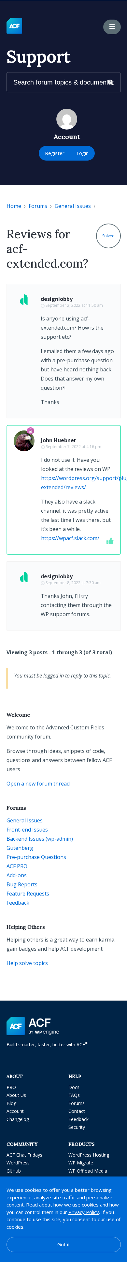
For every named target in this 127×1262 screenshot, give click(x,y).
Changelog (18, 1119)
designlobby (57, 299)
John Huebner (58, 440)
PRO (11, 1087)
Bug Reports (22, 884)
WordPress (18, 1163)
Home (14, 206)
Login (83, 153)
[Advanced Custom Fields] (14, 26)
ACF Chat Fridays (24, 1155)
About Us (16, 1095)
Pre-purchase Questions (36, 857)
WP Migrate (80, 1163)
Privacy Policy (83, 1212)
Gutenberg (20, 847)
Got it (63, 1244)
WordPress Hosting (88, 1155)
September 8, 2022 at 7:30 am (73, 582)
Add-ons (17, 875)
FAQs (74, 1095)
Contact (76, 1111)
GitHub (14, 1171)
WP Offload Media (87, 1171)
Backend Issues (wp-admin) (40, 838)
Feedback (18, 902)
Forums (38, 206)
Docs (73, 1087)
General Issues (73, 206)
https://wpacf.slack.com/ (70, 538)
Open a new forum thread (38, 783)
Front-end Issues (27, 829)
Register (54, 153)
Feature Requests (28, 893)
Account (15, 1111)
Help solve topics (27, 963)
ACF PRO (17, 866)
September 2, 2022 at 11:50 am (74, 305)
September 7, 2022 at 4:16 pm (73, 446)
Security (76, 1127)
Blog (11, 1103)
